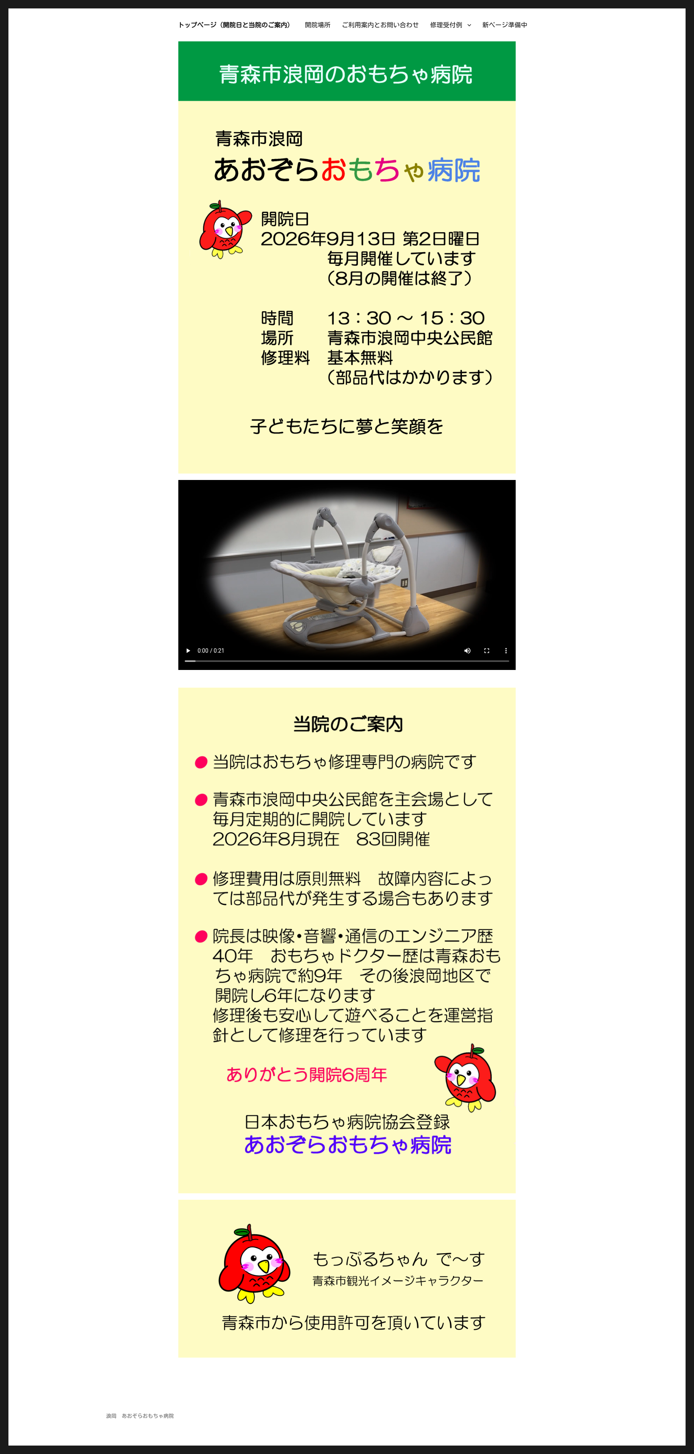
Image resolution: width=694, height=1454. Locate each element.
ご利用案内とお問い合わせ (380, 25)
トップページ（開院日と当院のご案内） (236, 25)
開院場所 (318, 25)
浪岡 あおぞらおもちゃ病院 (140, 1416)
